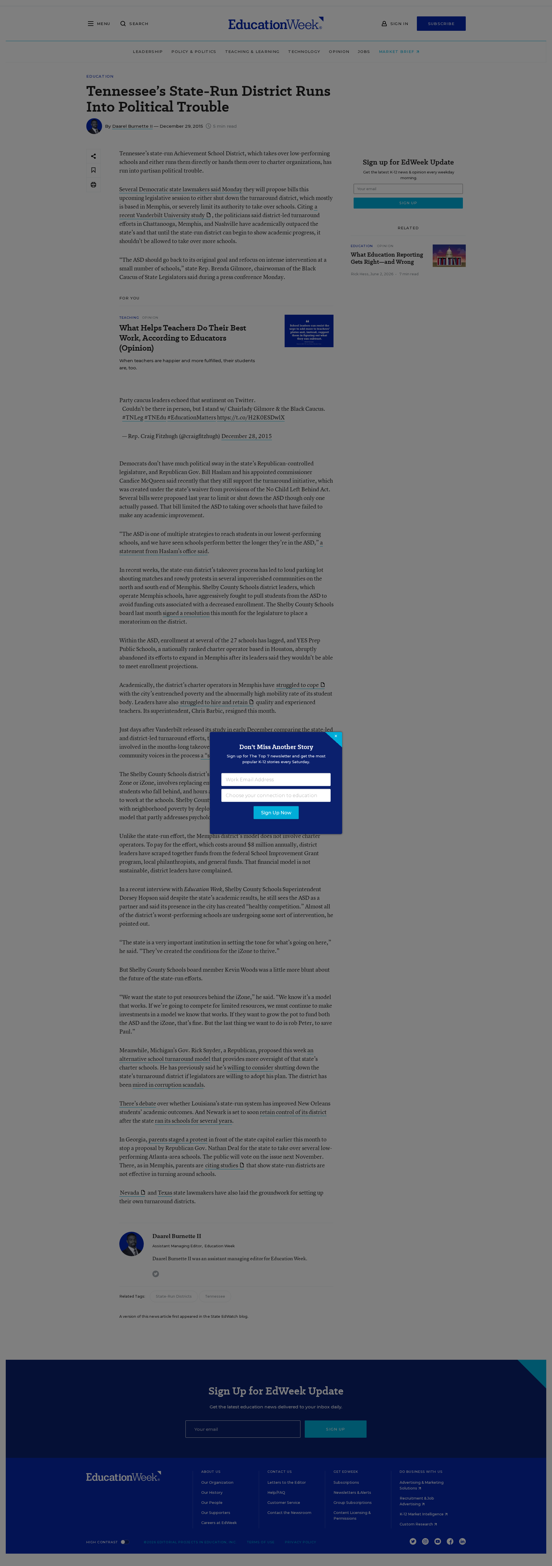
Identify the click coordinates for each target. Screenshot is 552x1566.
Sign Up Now (276, 813)
